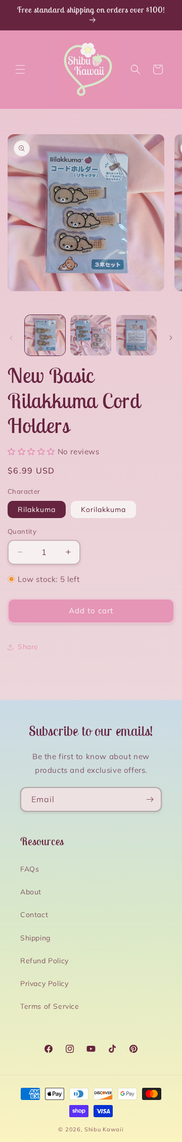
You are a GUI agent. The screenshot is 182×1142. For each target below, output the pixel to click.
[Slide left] (11, 338)
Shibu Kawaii (103, 1129)
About (30, 891)
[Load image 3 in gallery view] (136, 335)
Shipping (35, 937)
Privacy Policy (44, 983)
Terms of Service (49, 1006)
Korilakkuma (103, 509)
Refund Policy (44, 960)
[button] (20, 69)
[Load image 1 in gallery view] (45, 335)
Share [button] (28, 646)
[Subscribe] (150, 799)
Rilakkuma (37, 509)
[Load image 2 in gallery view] (90, 335)
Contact (34, 914)
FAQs (29, 869)
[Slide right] (171, 338)
